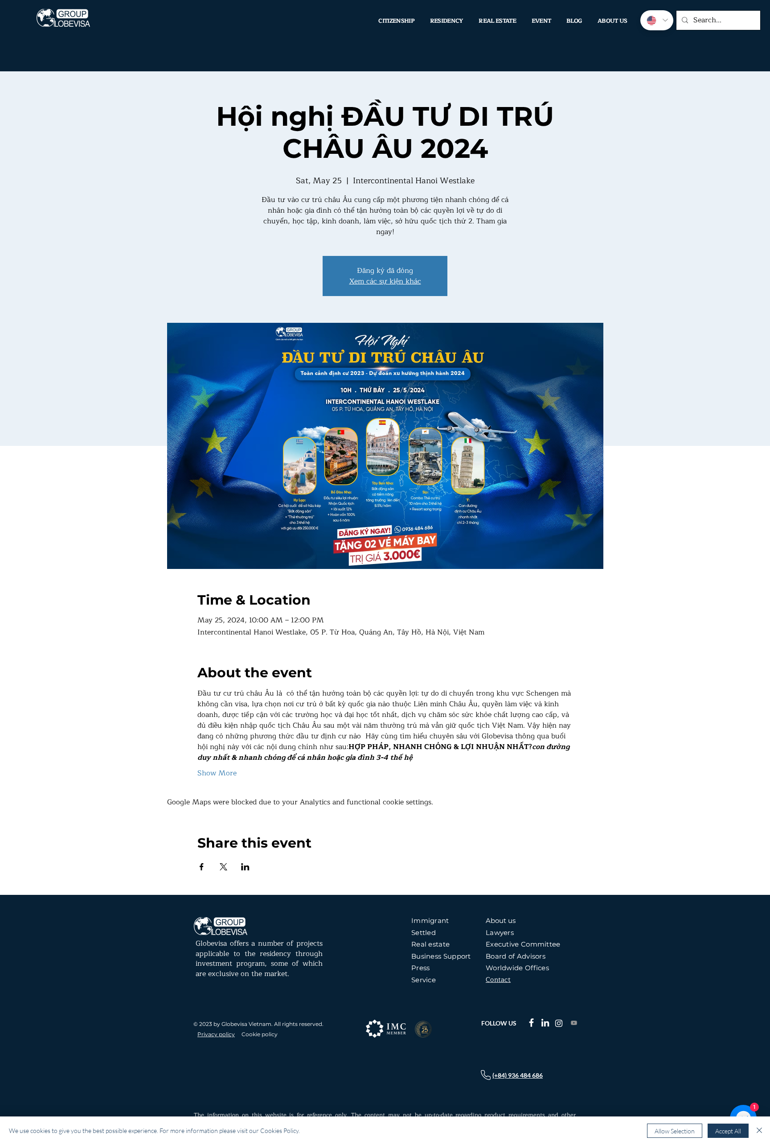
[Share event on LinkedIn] (245, 866)
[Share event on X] (223, 866)
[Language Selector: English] (656, 20)
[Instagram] (559, 1023)
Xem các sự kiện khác (385, 281)
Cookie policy (260, 1034)
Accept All (728, 1131)
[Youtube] (574, 1022)
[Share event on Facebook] (201, 866)
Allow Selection (675, 1131)
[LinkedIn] (545, 1022)
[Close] (759, 1131)
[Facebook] (531, 1022)
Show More (217, 773)
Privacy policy (216, 1034)
